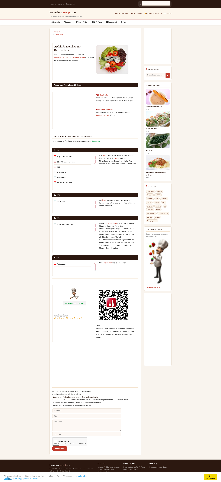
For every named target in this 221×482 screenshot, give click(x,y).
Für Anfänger (98, 22)
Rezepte (68, 22)
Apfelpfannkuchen (61, 57)
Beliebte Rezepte (152, 13)
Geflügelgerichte (152, 221)
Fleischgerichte (163, 213)
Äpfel (104, 200)
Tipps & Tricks (82, 22)
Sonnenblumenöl (110, 223)
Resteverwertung (104, 469)
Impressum (61, 4)
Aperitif (159, 191)
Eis (165, 206)
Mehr (124, 22)
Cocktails (164, 198)
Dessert (157, 202)
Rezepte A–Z (112, 22)
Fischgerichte (151, 213)
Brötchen (150, 198)
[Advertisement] (73, 109)
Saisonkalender (122, 13)
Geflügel (157, 217)
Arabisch (149, 195)
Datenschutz (70, 4)
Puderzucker (107, 263)
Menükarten (167, 13)
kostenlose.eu (62, 12)
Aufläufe (158, 195)
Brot (157, 198)
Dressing (149, 206)
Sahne (117, 158)
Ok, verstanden (210, 476)
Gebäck (149, 217)
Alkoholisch (150, 191)
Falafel (158, 210)
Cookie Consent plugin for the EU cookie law (23, 478)
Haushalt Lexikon (129, 467)
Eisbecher (150, 210)
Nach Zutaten (137, 13)
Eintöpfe (158, 206)
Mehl (104, 155)
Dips (163, 202)
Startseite (52, 4)
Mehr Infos (82, 476)
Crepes (149, 202)
